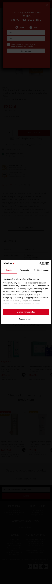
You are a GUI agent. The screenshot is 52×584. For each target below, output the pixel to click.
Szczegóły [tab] (24, 270)
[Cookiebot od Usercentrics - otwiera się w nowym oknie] (38, 263)
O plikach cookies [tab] (41, 270)
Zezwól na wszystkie (26, 312)
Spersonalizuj (24, 319)
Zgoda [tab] (8, 270)
